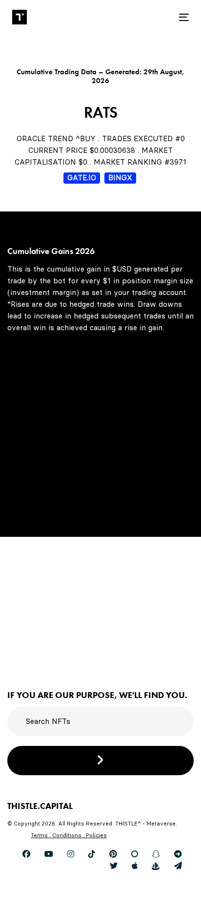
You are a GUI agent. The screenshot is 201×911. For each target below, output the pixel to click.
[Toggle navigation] (159, 17)
